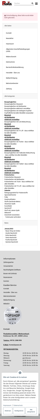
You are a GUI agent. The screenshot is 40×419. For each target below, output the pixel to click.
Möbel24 (6, 304)
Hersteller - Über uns (10, 292)
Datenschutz (18, 405)
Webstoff (7, 212)
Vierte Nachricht (11, 237)
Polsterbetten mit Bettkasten (14, 179)
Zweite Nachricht (11, 233)
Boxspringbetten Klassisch (13, 104)
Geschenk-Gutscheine (11, 215)
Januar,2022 (8, 229)
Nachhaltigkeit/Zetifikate (12, 270)
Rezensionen (7, 277)
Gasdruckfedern (10, 199)
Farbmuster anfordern (13, 217)
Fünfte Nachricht (11, 240)
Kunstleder (8, 206)
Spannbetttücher (10, 195)
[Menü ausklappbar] (36, 3)
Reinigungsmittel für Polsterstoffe (16, 193)
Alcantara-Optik (9, 204)
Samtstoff (7, 208)
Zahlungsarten (8, 262)
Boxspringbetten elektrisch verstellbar (17, 108)
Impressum (7, 405)
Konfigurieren (19, 411)
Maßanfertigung (9, 300)
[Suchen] (32, 3)
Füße (6, 197)
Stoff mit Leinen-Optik (11, 210)
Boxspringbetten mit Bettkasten (15, 106)
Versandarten (8, 266)
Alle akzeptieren (31, 410)
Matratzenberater (9, 296)
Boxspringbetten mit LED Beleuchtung (17, 122)
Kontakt (6, 288)
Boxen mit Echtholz (10, 273)
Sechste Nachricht (11, 242)
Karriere (6, 281)
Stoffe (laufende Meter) (12, 201)
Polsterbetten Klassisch (12, 177)
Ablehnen (8, 411)
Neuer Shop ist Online (12, 231)
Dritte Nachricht (10, 235)
